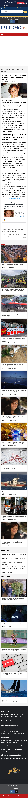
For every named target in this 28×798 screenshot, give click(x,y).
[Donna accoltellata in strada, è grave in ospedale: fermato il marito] (14, 303)
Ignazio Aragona (14, 725)
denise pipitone (7, 224)
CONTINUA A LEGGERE (14, 198)
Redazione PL (5, 81)
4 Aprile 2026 (11, 292)
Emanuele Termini (6, 676)
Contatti (10, 17)
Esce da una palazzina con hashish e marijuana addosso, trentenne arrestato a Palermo (13, 559)
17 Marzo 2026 (11, 420)
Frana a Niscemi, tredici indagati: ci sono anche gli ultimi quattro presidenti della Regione (13, 265)
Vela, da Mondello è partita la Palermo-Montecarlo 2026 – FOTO (11, 571)
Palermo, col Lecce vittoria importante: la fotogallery (12, 563)
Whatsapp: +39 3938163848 (14, 19)
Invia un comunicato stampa (19, 17)
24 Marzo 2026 (11, 394)
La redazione (5, 17)
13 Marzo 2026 (11, 519)
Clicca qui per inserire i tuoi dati (6, 14)
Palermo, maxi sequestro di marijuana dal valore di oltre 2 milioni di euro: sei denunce (14, 555)
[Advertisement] (14, 51)
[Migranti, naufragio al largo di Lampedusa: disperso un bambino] (14, 481)
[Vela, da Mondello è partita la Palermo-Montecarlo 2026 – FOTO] (14, 688)
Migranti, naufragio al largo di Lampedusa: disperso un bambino (12, 492)
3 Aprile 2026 (11, 316)
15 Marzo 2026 (11, 469)
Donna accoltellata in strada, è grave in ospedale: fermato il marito (14, 314)
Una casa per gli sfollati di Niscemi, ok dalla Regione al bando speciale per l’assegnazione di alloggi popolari (13, 366)
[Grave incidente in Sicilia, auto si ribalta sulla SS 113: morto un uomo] (14, 506)
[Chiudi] (3, 3)
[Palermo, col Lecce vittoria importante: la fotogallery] (14, 639)
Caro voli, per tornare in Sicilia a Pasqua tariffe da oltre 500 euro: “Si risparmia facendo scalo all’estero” (13, 340)
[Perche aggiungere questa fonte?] (26, 3)
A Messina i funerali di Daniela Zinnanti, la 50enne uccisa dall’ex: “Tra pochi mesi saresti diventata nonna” (13, 418)
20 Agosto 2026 (11, 626)
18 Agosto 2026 (12, 701)
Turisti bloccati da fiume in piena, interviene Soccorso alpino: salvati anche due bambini (13, 290)
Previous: (12, 229)
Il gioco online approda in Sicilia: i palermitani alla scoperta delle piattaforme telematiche (13, 567)
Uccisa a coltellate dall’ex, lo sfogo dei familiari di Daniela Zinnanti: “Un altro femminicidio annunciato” (14, 542)
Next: (15, 235)
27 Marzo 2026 (11, 368)
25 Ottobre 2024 (12, 81)
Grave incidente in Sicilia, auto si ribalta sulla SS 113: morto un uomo (14, 517)
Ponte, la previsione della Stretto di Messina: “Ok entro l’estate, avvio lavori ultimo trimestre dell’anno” (14, 392)
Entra (25, 11)
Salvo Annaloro (5, 650)
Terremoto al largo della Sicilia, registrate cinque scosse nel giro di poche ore (14, 467)
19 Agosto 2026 (13, 676)
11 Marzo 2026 (11, 545)
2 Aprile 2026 (11, 342)
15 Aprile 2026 (11, 267)
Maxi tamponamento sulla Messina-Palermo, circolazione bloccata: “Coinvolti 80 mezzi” (13, 443)
